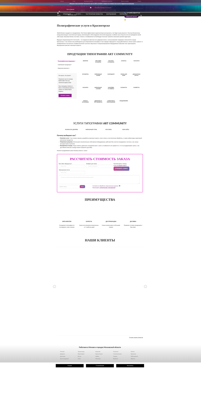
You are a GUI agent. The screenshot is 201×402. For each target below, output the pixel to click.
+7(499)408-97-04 (120, 381)
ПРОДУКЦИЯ (67, 14)
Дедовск (62, 354)
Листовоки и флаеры (62, 372)
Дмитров (62, 356)
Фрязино (115, 358)
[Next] (145, 286)
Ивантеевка (81, 354)
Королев (97, 351)
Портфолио (90, 375)
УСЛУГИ (78, 14)
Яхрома (133, 358)
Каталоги (59, 380)
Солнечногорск (117, 354)
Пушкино (115, 351)
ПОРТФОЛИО (123, 14)
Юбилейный (134, 356)
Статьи (88, 372)
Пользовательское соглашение (95, 382)
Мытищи (97, 358)
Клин (79, 358)
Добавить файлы (63, 186)
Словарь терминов (92, 384)
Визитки (59, 370)
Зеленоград (81, 351)
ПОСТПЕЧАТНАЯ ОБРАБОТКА (94, 14)
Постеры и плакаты (62, 375)
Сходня (115, 356)
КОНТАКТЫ (60, 17)
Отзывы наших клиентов (136, 337)
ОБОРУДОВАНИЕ (111, 14)
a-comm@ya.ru (132, 19)
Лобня (97, 356)
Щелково (133, 354)
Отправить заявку (121, 168)
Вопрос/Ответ (90, 377)
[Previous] (54, 286)
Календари (60, 384)
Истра (79, 356)
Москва (62, 351)
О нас (88, 370)
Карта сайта (90, 387)
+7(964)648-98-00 (120, 383)
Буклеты (59, 377)
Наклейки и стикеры (62, 387)
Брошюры (59, 382)
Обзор (82, 186)
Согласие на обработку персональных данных (105, 186)
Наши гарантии (91, 380)
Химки (132, 351)
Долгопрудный (64, 358)
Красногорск (99, 354)
